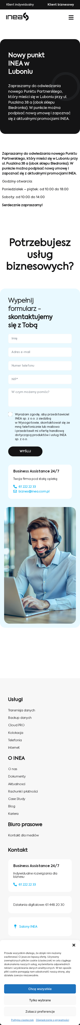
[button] (74, 945)
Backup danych (20, 717)
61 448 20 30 (54, 904)
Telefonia (15, 740)
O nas (12, 769)
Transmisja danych (21, 710)
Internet (14, 747)
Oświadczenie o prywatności (52, 1019)
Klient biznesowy (61, 4)
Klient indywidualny (20, 4)
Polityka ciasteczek (22, 1019)
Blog (11, 806)
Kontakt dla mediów (23, 835)
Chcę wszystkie (40, 989)
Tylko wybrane (40, 1000)
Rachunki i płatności (23, 791)
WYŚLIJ (25, 451)
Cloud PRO (16, 725)
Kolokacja (15, 732)
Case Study (16, 799)
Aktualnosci (16, 784)
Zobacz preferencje (40, 1011)
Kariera (13, 813)
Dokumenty (17, 776)
